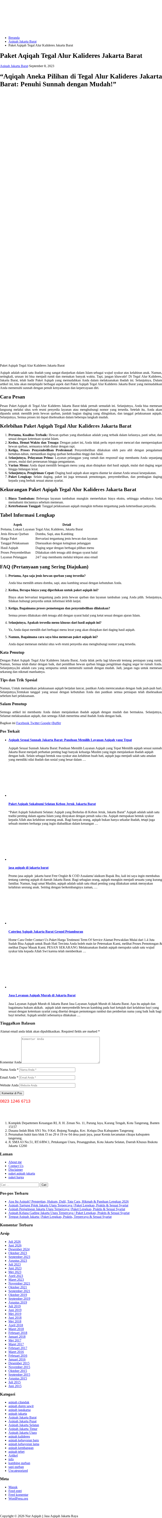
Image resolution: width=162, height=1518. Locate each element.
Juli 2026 (14, 1241)
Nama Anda (9, 1069)
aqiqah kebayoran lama (23, 1444)
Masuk (13, 1487)
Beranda (14, 37)
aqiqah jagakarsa (19, 1410)
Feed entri (15, 1491)
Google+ (46, 723)
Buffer (56, 723)
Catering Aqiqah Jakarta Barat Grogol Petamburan (45, 931)
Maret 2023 (16, 1279)
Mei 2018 (14, 1321)
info (11, 1459)
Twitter (34, 723)
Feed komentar (18, 1494)
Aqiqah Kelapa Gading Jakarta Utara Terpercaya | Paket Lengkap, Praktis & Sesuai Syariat (69, 1213)
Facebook (22, 723)
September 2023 (19, 1257)
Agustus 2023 (17, 1260)
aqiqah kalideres (19, 1436)
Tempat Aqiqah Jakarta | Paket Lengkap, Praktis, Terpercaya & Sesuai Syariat (60, 1216)
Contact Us (15, 1166)
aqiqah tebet (16, 1451)
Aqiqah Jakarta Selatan (23, 1425)
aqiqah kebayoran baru (23, 1440)
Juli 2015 (14, 1382)
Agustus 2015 (17, 1378)
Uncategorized (18, 1470)
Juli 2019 (14, 1306)
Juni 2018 (15, 1317)
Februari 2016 (17, 1355)
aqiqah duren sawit (21, 1406)
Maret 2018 (16, 1329)
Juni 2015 (15, 1386)
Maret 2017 (16, 1344)
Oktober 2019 (17, 1295)
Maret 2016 (16, 1352)
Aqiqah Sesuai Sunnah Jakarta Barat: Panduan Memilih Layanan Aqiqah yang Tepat (70, 740)
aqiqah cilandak (18, 1402)
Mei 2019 (14, 1314)
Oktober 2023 (17, 1253)
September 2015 (19, 1374)
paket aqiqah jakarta (21, 1173)
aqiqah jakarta (17, 1413)
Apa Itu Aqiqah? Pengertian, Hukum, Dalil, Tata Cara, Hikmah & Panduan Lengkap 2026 (68, 1201)
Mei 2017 (14, 1340)
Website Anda (9, 1085)
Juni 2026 (15, 1245)
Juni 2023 (15, 1268)
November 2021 (19, 1283)
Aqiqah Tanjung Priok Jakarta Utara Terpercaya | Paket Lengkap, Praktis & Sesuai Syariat (68, 1205)
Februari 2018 (17, 1333)
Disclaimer (15, 1169)
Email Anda (9, 1077)
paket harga (16, 1177)
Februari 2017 (17, 1348)
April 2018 (15, 1325)
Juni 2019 (15, 1310)
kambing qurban (19, 1463)
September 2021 (19, 1291)
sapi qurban (16, 1467)
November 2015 (19, 1367)
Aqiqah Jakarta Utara (22, 1432)
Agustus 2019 (17, 1302)
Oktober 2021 (17, 1287)
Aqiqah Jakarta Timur (22, 1429)
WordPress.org (18, 1498)
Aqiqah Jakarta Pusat (22, 1421)
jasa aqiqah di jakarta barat (28, 867)
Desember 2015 (19, 1363)
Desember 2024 (19, 1249)
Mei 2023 (14, 1272)
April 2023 (15, 1276)
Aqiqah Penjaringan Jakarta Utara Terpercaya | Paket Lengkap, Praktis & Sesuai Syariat (66, 1209)
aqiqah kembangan (21, 1448)
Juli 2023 (14, 1264)
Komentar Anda (10, 1062)
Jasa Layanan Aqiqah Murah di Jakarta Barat (42, 995)
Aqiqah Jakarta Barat (22, 41)
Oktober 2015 (17, 1371)
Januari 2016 (17, 1359)
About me (15, 1162)
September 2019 (19, 1298)
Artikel (13, 1455)
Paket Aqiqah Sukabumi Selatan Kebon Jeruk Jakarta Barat (52, 804)
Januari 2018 (17, 1336)
